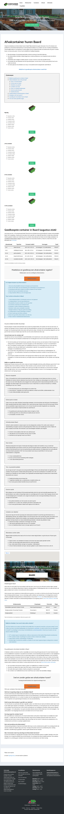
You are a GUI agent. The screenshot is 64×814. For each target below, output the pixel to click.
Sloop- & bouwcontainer (16, 82)
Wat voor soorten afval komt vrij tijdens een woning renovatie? (24, 774)
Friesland (40, 597)
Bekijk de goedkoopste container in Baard (18, 78)
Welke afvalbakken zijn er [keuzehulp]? (18, 80)
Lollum (54, 598)
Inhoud (43, 3)
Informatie (49, 3)
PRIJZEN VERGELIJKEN (32, 25)
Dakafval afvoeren (15, 92)
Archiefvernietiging (22, 784)
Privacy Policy (39, 808)
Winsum (51, 598)
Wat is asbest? (21, 782)
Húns (47, 598)
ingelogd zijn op (11, 756)
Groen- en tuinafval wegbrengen (18, 88)
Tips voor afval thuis (22, 777)
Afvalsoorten (28, 3)
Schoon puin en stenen (16, 83)
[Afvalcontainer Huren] (11, 4)
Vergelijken (22, 6)
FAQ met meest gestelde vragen (16, 99)
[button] (32, 69)
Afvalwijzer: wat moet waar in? (15, 95)
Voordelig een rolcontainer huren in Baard (18, 97)
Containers (36, 3)
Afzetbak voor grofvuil (16, 85)
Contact (23, 808)
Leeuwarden (37, 628)
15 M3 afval (14, 240)
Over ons (28, 808)
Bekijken (32, 132)
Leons (44, 598)
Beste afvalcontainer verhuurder (48, 662)
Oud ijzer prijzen (21, 780)
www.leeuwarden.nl (38, 630)
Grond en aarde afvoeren (16, 90)
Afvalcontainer (27, 805)
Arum (5, 600)
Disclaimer (33, 808)
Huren (21, 3)
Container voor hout (15, 87)
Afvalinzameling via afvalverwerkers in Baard (19, 93)
